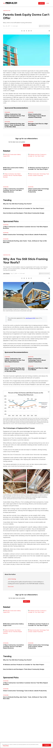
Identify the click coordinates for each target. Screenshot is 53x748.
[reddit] (28, 30)
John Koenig (6, 273)
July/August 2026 (30, 318)
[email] (31, 30)
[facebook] (21, 30)
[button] (4, 3)
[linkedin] (24, 30)
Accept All (47, 745)
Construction (6, 10)
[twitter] (26, 30)
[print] (49, 30)
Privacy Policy (6, 745)
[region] (26, 745)
